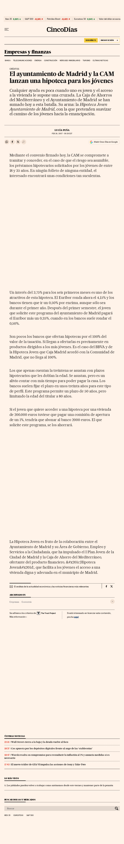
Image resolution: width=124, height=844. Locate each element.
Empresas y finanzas (27, 52)
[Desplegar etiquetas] (112, 601)
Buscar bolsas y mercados (20, 799)
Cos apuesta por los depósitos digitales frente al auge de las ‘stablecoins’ (52, 748)
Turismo (86, 60)
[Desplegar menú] (6, 29)
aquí (76, 616)
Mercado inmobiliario (70, 60)
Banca (8, 60)
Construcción (50, 60)
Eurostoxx (18, 815)
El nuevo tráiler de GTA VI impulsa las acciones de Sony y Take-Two (48, 764)
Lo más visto (11, 778)
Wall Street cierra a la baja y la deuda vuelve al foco (39, 742)
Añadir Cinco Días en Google (106, 142)
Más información (18, 616)
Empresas (14, 602)
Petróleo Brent (53, 19)
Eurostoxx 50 (80, 19)
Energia (38, 60)
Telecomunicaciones (22, 60)
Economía (26, 602)
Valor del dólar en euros (109, 19)
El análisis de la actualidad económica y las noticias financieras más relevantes (51, 586)
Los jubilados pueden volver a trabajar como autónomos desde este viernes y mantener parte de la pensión (60, 785)
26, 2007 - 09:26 (62, 134)
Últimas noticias (100, 60)
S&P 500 (29, 19)
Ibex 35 (8, 19)
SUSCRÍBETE (91, 40)
